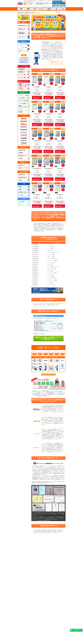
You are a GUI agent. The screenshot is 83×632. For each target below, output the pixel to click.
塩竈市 (36, 531)
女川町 (59, 532)
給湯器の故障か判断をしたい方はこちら (57, 62)
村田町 (37, 532)
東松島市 (54, 531)
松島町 (49, 532)
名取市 (42, 531)
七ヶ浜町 (52, 532)
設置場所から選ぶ (23, 62)
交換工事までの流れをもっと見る (48, 374)
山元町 (46, 532)
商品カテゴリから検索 (24, 43)
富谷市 (61, 531)
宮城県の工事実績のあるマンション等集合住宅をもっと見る (44, 289)
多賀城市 (48, 531)
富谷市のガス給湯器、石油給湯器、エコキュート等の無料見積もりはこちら (48, 338)
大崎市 (58, 531)
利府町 (56, 532)
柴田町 (40, 532)
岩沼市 (51, 531)
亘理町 (43, 532)
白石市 (39, 531)
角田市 (45, 531)
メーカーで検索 (23, 47)
